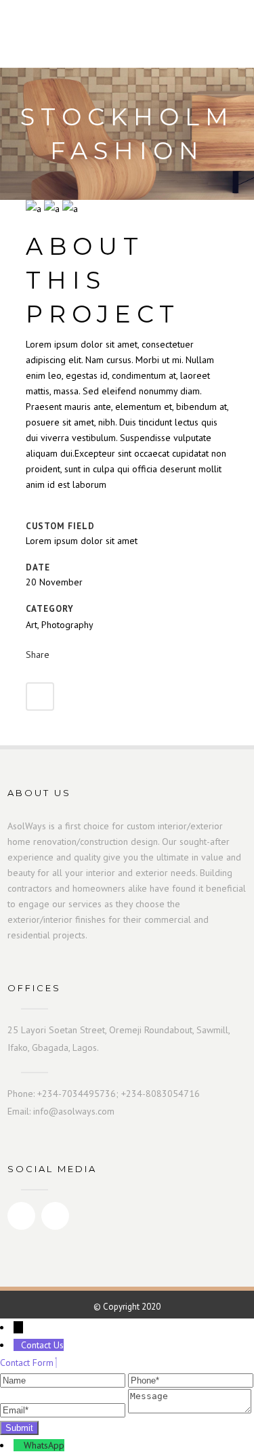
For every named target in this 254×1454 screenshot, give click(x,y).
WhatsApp (44, 1445)
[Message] (189, 1410)
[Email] (64, 1410)
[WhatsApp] (19, 1445)
